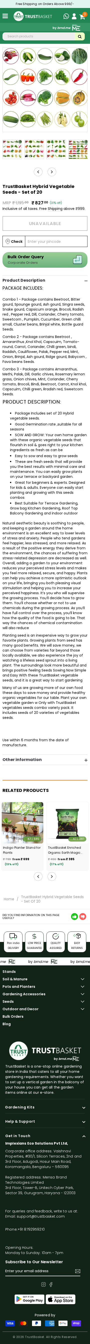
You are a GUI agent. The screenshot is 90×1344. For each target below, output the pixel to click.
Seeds (8, 1001)
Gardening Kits (19, 1107)
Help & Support (20, 1121)
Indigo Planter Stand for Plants (21, 850)
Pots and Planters (18, 986)
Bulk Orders (13, 1016)
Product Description (23, 280)
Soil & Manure (15, 979)
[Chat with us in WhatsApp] (68, 16)
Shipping (55, 208)
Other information (22, 759)
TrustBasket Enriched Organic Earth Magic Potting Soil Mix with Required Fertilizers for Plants (65, 850)
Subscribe (77, 1271)
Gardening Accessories (24, 994)
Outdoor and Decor (20, 1009)
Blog (6, 1023)
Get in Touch (17, 1136)
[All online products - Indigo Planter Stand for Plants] (22, 822)
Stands (9, 971)
